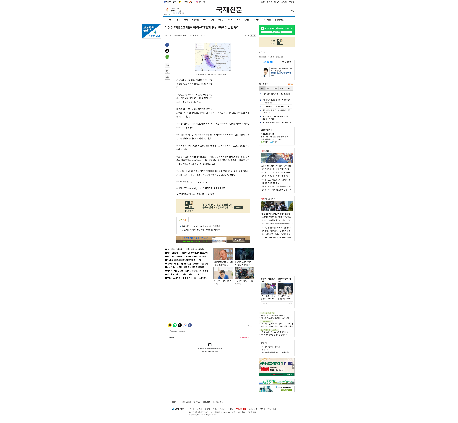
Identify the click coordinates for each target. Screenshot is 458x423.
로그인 (263, 2)
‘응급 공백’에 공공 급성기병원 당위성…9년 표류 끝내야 (284, 298)
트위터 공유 (167, 51)
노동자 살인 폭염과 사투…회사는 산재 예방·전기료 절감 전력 (282, 166)
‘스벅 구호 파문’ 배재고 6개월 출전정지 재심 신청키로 (279, 237)
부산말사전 (279, 19)
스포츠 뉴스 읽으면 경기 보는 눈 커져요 (273, 334)
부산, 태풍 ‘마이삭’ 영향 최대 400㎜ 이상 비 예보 (201, 229)
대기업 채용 (280, 57)
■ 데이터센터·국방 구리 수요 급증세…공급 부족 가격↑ (185, 256)
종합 (262, 88)
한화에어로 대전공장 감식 (270, 183)
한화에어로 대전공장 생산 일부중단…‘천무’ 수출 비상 (279, 186)
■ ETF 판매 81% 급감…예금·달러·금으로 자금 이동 (184, 267)
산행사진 (279, 139)
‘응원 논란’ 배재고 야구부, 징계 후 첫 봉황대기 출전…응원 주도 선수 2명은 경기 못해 (290, 214)
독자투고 (222, 409)
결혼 (274, 136)
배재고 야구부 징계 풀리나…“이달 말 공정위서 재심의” (280, 234)
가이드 (264, 142)
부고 (286, 136)
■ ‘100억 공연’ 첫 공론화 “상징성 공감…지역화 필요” (185, 249)
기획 (238, 19)
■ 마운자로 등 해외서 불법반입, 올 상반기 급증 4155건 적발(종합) (189, 253)
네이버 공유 (167, 57)
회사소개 (191, 409)
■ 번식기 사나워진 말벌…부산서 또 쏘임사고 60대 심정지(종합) (188, 270)
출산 (278, 136)
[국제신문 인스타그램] (205, 194)
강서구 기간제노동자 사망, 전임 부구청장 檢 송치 (278, 169)
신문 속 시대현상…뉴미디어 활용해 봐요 (274, 332)
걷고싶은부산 (196, 402)
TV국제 (257, 19)
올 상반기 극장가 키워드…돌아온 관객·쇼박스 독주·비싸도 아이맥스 (244, 265)
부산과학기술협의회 (185, 402)
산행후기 (271, 139)
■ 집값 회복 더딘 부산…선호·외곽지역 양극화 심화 (184, 274)
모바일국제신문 (271, 409)
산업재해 (266, 151)
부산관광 (271, 57)
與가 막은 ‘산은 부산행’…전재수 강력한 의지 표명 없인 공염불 (281, 326)
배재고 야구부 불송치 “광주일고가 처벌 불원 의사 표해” (280, 231)
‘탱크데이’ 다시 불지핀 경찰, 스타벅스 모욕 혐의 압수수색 (280, 220)
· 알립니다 (264, 349)
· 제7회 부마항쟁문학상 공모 (270, 347)
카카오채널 (184, 2)
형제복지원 (262, 57)
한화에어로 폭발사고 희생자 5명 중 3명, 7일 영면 (277, 175)
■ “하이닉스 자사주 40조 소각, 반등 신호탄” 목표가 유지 (186, 278)
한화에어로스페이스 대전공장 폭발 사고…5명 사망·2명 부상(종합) (284, 189)
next (293, 366)
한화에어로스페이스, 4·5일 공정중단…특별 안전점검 (279, 180)
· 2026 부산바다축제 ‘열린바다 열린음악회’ (275, 352)
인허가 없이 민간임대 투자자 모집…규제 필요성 (276, 324)
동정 (282, 136)
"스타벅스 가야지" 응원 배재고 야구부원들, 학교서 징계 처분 (281, 217)
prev (260, 366)
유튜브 (193, 2)
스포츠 (230, 19)
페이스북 (168, 2)
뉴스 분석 (266, 321)
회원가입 (269, 2)
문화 (212, 19)
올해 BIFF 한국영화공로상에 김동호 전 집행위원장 (223, 263)
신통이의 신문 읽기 (269, 330)
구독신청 (291, 2)
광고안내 (207, 409)
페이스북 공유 (167, 45)
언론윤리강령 (253, 409)
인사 (262, 136)
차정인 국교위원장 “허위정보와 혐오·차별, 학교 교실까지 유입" (283, 223)
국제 (204, 19)
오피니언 (267, 19)
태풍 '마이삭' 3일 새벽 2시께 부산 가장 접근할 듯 (201, 226)
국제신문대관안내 (218, 402)
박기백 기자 (168, 35)
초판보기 (284, 2)
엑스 (176, 2)
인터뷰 (247, 19)
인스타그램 (201, 2)
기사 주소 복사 (167, 71)
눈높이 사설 (267, 313)
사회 (171, 19)
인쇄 (167, 65)
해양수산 (195, 19)
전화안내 (199, 409)
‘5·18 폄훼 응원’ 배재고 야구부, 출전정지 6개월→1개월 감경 (282, 227)
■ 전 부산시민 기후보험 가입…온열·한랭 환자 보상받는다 (186, 263)
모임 (266, 136)
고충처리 (262, 409)
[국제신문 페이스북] (186, 194)
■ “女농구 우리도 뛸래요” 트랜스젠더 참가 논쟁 (183, 260)
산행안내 (264, 139)
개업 (270, 136)
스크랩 (167, 77)
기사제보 (230, 409)
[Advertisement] (231, 93)
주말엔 (220, 19)
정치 (178, 19)
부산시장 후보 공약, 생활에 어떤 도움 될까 (274, 318)
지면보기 (276, 2)
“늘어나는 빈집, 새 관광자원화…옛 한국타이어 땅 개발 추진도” (268, 298)
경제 (186, 19)
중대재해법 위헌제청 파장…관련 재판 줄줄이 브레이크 (279, 172)
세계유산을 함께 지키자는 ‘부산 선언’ (273, 315)
